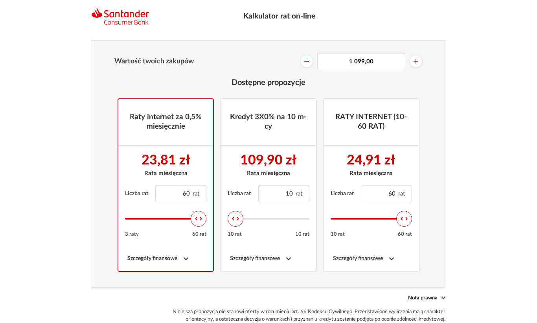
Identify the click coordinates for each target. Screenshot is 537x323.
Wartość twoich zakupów (154, 61)
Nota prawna (423, 298)
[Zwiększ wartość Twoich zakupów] (416, 61)
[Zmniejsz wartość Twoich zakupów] (307, 61)
